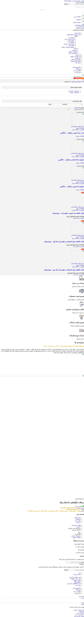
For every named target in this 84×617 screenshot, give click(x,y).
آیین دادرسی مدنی (69, 39)
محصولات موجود (74, 92)
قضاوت (75, 48)
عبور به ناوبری (80, 0)
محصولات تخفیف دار (73, 91)
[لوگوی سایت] (80, 2)
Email (82, 562)
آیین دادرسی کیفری (69, 44)
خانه (82, 81)
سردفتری (74, 50)
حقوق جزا (71, 42)
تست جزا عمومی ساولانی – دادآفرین (72, 133)
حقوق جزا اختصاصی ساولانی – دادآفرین (71, 160)
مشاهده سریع (80, 128)
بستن (82, 598)
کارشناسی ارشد (73, 53)
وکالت (75, 36)
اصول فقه (71, 45)
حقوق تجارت (70, 40)
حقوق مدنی (71, 37)
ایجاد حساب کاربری (78, 610)
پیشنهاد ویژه (78, 78)
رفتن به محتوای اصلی (70, 0)
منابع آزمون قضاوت (75, 81)
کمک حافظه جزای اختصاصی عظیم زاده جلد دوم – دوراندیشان (64, 270)
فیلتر (50, 104)
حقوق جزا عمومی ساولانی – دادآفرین (72, 186)
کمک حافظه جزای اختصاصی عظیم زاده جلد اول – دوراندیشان (64, 241)
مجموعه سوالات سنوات (67, 47)
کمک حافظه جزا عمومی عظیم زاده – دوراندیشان (68, 213)
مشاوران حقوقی (72, 51)
